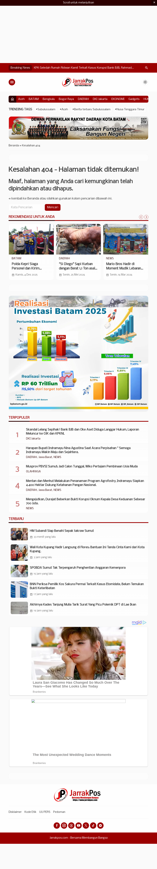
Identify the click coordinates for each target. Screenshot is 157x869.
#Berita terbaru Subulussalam (91, 109)
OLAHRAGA (33, 471)
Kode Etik (30, 812)
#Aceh (64, 109)
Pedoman (59, 812)
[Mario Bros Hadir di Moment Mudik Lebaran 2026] (125, 239)
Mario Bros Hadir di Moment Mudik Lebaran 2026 (123, 268)
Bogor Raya (66, 99)
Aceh (21, 99)
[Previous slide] (141, 217)
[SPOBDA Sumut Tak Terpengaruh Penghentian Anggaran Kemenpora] (19, 571)
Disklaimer (15, 812)
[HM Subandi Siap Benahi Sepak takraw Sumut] (19, 534)
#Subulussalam (45, 109)
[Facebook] (57, 825)
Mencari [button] (52, 207)
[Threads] (71, 825)
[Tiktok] (93, 825)
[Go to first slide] (146, 217)
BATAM (34, 99)
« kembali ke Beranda (24, 198)
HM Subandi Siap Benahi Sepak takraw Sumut (62, 531)
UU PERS (44, 812)
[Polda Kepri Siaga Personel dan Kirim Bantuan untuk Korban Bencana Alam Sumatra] (31, 239)
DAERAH (83, 99)
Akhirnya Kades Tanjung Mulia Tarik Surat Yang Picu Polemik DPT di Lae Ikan (83, 604)
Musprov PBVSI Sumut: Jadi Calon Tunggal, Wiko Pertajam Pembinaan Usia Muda (82, 466)
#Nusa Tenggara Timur (129, 109)
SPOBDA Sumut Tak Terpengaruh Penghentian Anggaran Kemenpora (78, 567)
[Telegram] (100, 825)
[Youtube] (78, 825)
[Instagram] (64, 825)
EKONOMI (117, 99)
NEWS (110, 258)
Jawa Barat (45, 457)
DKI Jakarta (100, 99)
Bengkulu (49, 99)
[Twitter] (86, 825)
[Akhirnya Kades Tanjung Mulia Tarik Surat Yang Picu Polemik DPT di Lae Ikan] (19, 608)
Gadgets (134, 99)
